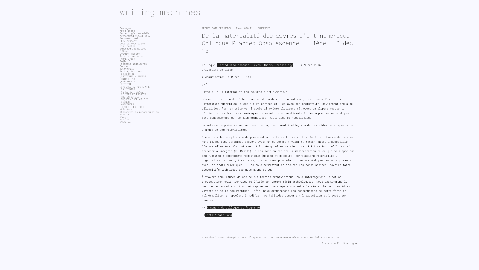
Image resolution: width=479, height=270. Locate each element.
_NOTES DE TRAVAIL (131, 91)
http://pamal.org (218, 215)
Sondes (124, 66)
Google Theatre (130, 53)
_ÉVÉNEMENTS (127, 81)
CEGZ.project (128, 40)
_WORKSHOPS (127, 104)
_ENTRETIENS (127, 78)
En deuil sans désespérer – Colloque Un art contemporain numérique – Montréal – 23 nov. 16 (270, 237)
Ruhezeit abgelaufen (133, 63)
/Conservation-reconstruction (139, 111)
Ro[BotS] (126, 61)
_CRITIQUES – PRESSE (133, 76)
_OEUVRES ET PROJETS (133, 94)
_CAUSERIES (263, 28)
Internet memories (131, 56)
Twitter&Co (127, 68)
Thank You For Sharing (339, 243)
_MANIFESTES (127, 89)
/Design (124, 114)
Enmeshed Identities (133, 48)
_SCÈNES (125, 101)
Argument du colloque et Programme (233, 207)
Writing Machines (131, 71)
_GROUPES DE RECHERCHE (135, 86)
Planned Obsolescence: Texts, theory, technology (255, 65)
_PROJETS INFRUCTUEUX (134, 99)
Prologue (125, 28)
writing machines (160, 11)
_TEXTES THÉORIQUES (132, 106)
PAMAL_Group (243, 28)
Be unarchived (129, 38)
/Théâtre (125, 122)
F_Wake (124, 51)
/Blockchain (127, 109)
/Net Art (125, 119)
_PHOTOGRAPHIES (129, 96)
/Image (124, 117)
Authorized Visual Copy (135, 35)
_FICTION (125, 84)
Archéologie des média (216, 28)
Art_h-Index (127, 30)
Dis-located (127, 45)
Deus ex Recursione (132, 43)
